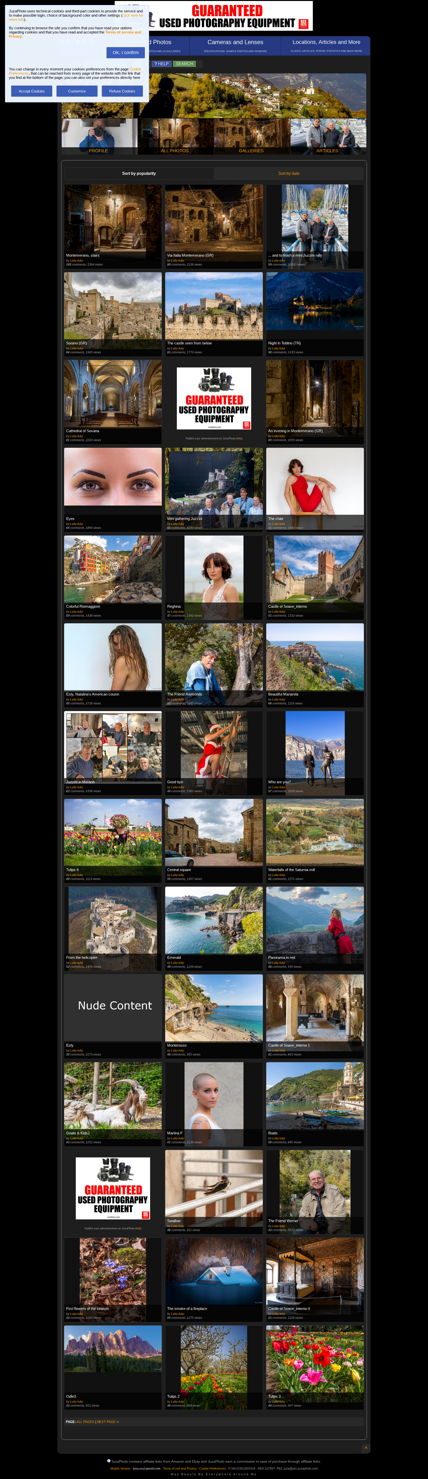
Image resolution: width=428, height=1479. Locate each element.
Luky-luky (76, 260)
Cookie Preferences (212, 1468)
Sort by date (288, 173)
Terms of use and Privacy (180, 1468)
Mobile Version (120, 1468)
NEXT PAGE (108, 1422)
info (239, 438)
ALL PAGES (85, 1422)
